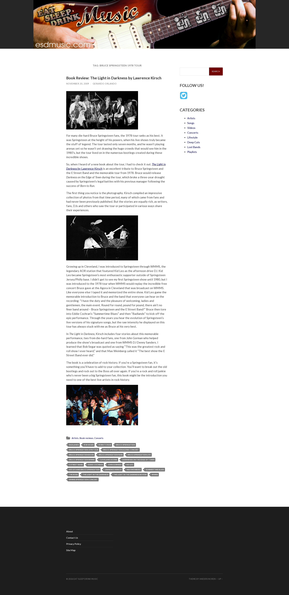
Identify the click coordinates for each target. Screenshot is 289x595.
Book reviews (86, 438)
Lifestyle (192, 137)
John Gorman (114, 464)
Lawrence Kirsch (113, 469)
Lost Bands (193, 147)
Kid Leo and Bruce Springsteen (84, 469)
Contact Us (72, 537)
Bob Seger (89, 445)
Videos (191, 127)
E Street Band (76, 464)
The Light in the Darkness (96, 474)
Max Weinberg (133, 469)
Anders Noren (208, 579)
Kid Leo (129, 464)
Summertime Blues (155, 469)
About (69, 531)
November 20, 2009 (77, 83)
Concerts (98, 438)
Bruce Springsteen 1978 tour (83, 450)
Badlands (74, 445)
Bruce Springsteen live (139, 455)
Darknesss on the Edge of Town (138, 460)
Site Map (71, 550)
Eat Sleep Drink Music (86, 579)
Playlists (192, 151)
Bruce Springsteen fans (111, 455)
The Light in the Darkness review (130, 474)
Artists (75, 438)
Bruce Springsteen (125, 445)
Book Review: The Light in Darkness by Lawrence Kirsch (114, 78)
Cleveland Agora (108, 460)
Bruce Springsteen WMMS (82, 460)
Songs (190, 123)
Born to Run (104, 445)
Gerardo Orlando (105, 83)
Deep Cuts (193, 142)
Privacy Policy (73, 543)
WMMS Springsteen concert (83, 479)
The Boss (73, 474)
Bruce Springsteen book (81, 455)
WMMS (155, 474)
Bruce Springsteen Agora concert (121, 450)
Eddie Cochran (95, 464)
